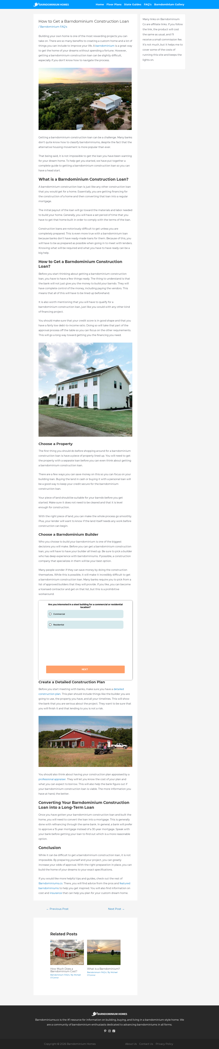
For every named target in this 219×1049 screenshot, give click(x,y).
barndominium (104, 45)
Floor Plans (114, 4)
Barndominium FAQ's (53, 26)
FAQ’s (148, 4)
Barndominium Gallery (169, 4)
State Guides (132, 4)
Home (100, 4)
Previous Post (57, 908)
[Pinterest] (105, 1031)
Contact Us (146, 1043)
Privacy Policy (164, 1043)
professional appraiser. (52, 779)
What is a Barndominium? (103, 968)
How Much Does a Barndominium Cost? (63, 970)
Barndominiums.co (50, 883)
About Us (131, 1043)
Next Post (116, 908)
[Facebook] (113, 1031)
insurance (56, 893)
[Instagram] (109, 1031)
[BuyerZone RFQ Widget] (85, 640)
